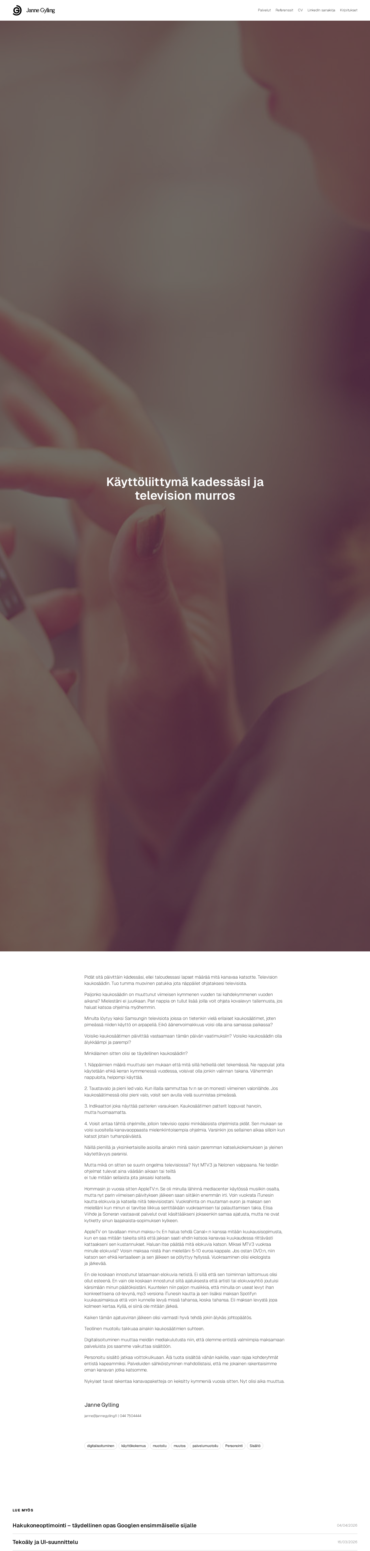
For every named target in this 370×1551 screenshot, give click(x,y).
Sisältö (255, 1445)
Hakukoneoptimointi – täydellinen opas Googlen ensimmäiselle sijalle (105, 1525)
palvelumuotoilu (205, 1445)
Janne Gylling (40, 10)
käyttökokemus (133, 1445)
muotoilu (160, 1445)
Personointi (234, 1445)
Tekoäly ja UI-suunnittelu (45, 1542)
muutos (180, 1445)
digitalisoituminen (100, 1445)
